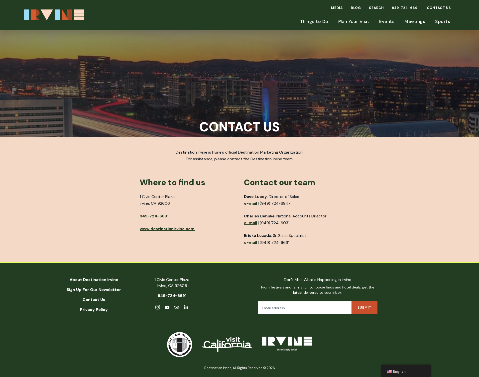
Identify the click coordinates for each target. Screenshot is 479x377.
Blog (356, 8)
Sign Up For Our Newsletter (94, 289)
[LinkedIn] (186, 308)
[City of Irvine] (179, 344)
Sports (442, 21)
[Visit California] (227, 344)
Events (386, 21)
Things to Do (314, 21)
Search (376, 8)
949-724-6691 (405, 8)
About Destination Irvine (94, 279)
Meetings (414, 21)
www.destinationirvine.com (167, 228)
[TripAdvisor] (176, 308)
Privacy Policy (94, 309)
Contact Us (439, 8)
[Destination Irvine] (287, 344)
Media (337, 8)
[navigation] (406, 371)
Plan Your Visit (353, 21)
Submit (364, 307)
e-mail (250, 203)
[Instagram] (157, 308)
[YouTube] (167, 308)
